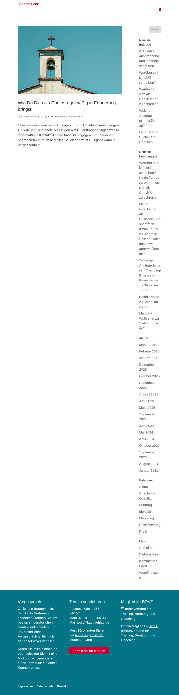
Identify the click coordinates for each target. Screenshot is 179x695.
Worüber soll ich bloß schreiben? (148, 77)
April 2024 (146, 439)
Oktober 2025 (149, 376)
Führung (145, 505)
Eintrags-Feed (149, 554)
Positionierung (75, 116)
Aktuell (144, 487)
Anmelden (147, 548)
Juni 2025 (146, 401)
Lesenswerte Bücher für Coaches (149, 137)
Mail (21, 658)
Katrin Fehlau (30, 116)
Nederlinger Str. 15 (89, 635)
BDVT (153, 626)
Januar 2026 (148, 358)
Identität (145, 511)
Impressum (25, 686)
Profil (143, 531)
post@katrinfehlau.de (93, 622)
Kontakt (62, 686)
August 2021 (148, 464)
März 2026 (147, 345)
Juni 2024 (146, 426)
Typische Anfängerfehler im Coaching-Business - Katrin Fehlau (150, 270)
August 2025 (148, 394)
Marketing (60, 116)
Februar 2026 (149, 351)
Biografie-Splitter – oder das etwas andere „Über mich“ (149, 244)
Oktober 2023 (149, 445)
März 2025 (147, 407)
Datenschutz (45, 686)
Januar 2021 (148, 470)
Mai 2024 (146, 432)
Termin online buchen (89, 651)
